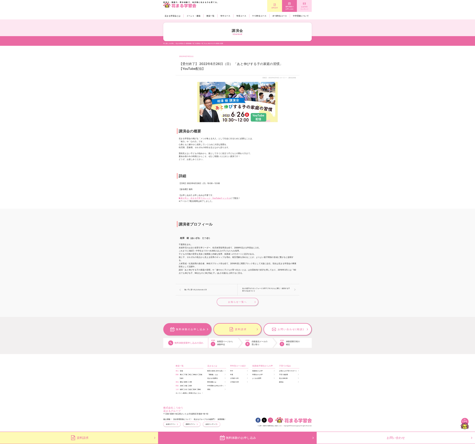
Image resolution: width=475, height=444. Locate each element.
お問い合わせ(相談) (291, 329)
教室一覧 (210, 16)
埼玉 (190, 374)
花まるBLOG (283, 378)
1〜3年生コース (259, 16)
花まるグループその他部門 (204, 419)
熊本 (194, 389)
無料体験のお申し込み (289, 8)
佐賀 (190, 389)
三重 (190, 382)
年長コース (241, 16)
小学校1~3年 (234, 378)
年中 (231, 371)
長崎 (199, 389)
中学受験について (301, 16)
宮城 (181, 371)
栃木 (181, 378)
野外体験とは (211, 382)
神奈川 (195, 374)
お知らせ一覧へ (237, 302)
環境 (208, 389)
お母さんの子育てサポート (288, 371)
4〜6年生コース (280, 16)
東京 (181, 374)
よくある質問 (256, 378)
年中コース (225, 16)
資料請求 (274, 8)
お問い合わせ (396, 438)
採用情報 (221, 419)
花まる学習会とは (172, 16)
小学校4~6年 (234, 382)
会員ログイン (171, 424)
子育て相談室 (283, 374)
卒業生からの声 (257, 374)
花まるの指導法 (212, 378)
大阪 (185, 386)
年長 (231, 374)
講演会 (281, 382)
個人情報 (166, 419)
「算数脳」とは (212, 374)
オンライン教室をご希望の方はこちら (188, 393)
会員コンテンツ (211, 424)
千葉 (185, 374)
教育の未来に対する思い (215, 371)
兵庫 (190, 386)
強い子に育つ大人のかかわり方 (195, 290)
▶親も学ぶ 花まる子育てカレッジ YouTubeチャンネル (204, 198)
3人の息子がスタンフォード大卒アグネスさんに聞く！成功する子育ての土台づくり (266, 289)
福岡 (181, 389)
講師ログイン (190, 424)
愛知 (181, 382)
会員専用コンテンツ (304, 8)
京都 (181, 386)
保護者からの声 (257, 371)
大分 (185, 389)
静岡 (185, 382)
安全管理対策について (182, 419)
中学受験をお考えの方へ (215, 386)
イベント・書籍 (193, 16)
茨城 (200, 374)
